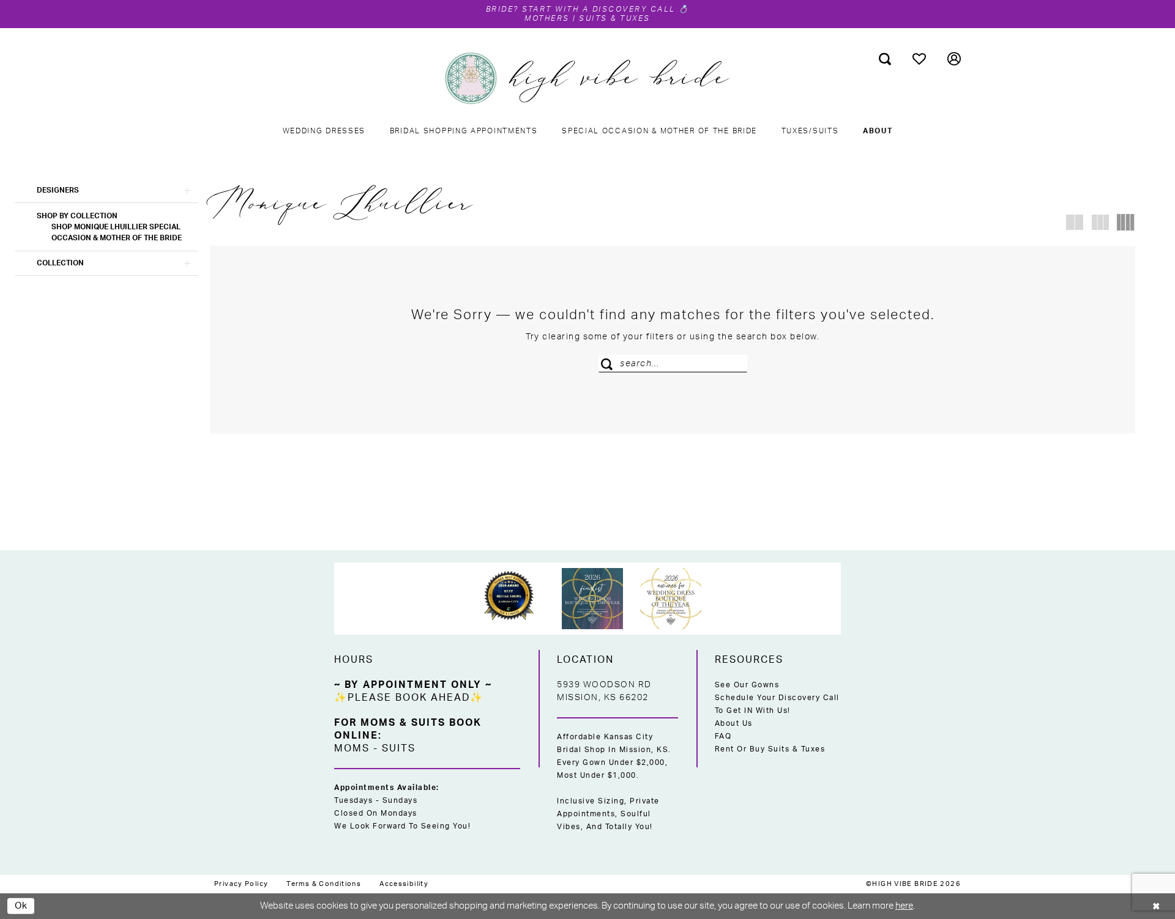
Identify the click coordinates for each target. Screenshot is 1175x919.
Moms (352, 748)
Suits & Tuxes (615, 18)
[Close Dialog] (1157, 906)
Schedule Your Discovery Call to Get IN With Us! (777, 704)
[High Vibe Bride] (588, 78)
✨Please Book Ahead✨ (408, 698)
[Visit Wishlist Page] (919, 58)
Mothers (547, 18)
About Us (734, 723)
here (904, 905)
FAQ (723, 736)
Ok (21, 905)
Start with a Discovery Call (599, 9)
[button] (954, 58)
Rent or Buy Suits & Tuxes (770, 749)
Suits (399, 748)
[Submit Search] (609, 363)
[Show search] (885, 59)
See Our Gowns (747, 684)
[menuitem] (885, 59)
